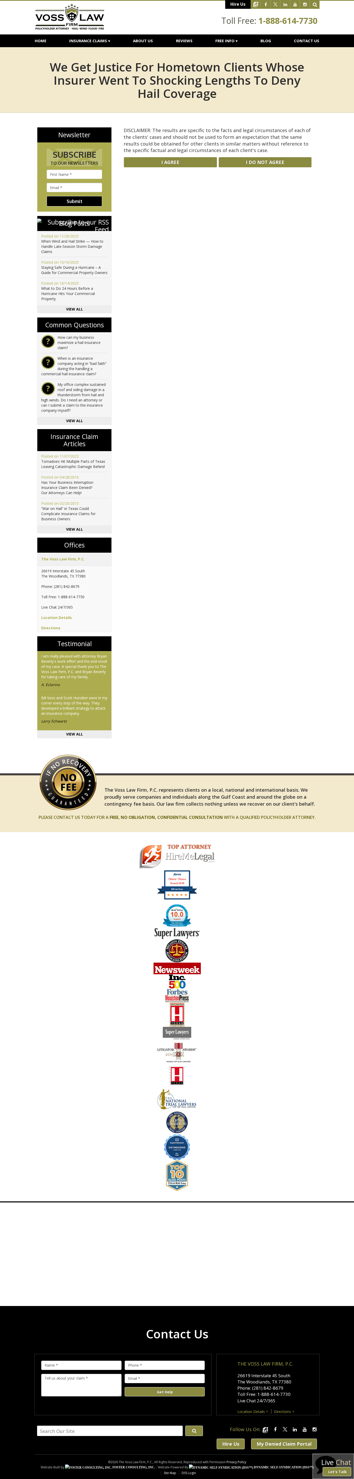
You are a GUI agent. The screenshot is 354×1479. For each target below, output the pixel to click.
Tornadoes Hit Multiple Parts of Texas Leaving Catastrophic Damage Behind (73, 464)
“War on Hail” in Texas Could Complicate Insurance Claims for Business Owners (68, 513)
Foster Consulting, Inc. (133, 1467)
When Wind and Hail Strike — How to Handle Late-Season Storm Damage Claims (72, 246)
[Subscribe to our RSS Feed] (74, 226)
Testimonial (74, 643)
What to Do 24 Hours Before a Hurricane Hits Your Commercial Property (68, 293)
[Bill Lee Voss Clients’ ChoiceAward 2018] (177, 899)
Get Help (165, 1391)
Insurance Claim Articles (74, 440)
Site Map (170, 1473)
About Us (143, 40)
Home (40, 40)
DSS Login (189, 1473)
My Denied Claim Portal (284, 1444)
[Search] (315, 4)
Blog (265, 40)
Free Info (225, 40)
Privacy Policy (236, 1462)
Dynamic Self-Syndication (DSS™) (283, 1467)
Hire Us (237, 4)
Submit (74, 201)
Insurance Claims (88, 40)
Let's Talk (337, 1471)
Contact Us (306, 40)
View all (74, 309)
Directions (50, 627)
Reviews (184, 40)
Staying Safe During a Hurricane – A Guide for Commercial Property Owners (74, 270)
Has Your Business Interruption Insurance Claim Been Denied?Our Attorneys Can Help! (67, 487)
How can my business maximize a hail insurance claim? (79, 342)
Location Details (56, 617)
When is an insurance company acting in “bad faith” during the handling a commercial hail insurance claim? (74, 366)
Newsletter (74, 135)
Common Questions (74, 325)
